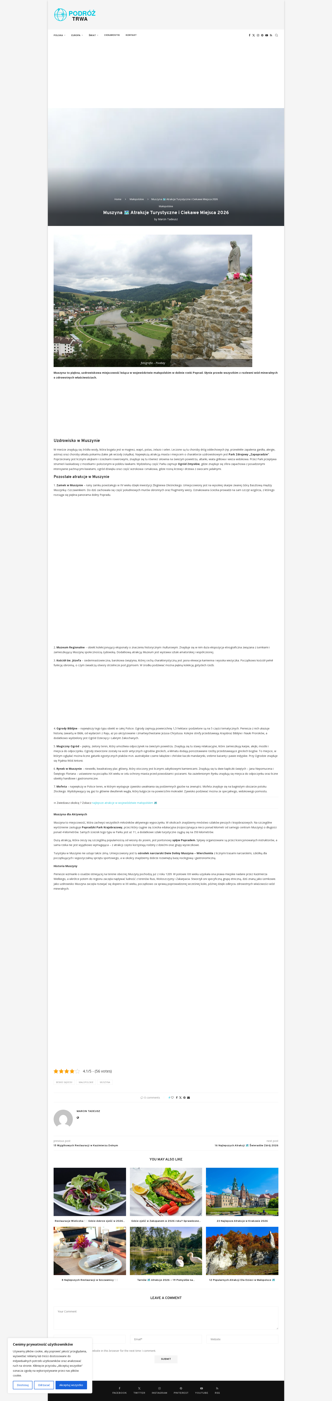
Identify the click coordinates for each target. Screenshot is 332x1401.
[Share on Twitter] (180, 1097)
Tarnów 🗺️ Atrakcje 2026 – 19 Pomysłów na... (166, 1280)
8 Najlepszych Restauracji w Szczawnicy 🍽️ (90, 1280)
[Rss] (271, 35)
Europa (76, 35)
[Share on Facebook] (177, 1097)
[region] (50, 1365)
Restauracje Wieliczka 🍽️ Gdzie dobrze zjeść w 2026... (90, 1221)
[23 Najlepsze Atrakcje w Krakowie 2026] (242, 1192)
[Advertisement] (166, 70)
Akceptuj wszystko (71, 1385)
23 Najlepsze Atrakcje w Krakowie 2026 (242, 1221)
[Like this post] (172, 1097)
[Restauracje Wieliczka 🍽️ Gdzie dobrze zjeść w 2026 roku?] (90, 1192)
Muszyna (105, 1082)
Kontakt (131, 35)
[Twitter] (253, 35)
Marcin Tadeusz (168, 219)
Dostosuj (23, 1385)
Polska (58, 35)
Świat (92, 35)
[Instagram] (258, 35)
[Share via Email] (188, 1097)
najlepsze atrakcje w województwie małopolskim (122, 803)
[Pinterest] (262, 35)
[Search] (276, 35)
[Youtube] (266, 35)
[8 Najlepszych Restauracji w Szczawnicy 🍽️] (90, 1251)
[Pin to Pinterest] (184, 1097)
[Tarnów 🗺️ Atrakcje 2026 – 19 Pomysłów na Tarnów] (166, 1251)
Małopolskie (137, 199)
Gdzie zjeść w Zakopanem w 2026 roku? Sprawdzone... (166, 1221)
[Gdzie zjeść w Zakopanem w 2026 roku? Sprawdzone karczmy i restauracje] (166, 1192)
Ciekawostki (112, 35)
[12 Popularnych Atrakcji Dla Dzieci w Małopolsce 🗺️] (242, 1251)
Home (118, 199)
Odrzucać (44, 1385)
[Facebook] (249, 35)
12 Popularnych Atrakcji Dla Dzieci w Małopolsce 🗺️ (242, 1280)
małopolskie (86, 1082)
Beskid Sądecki (64, 1082)
